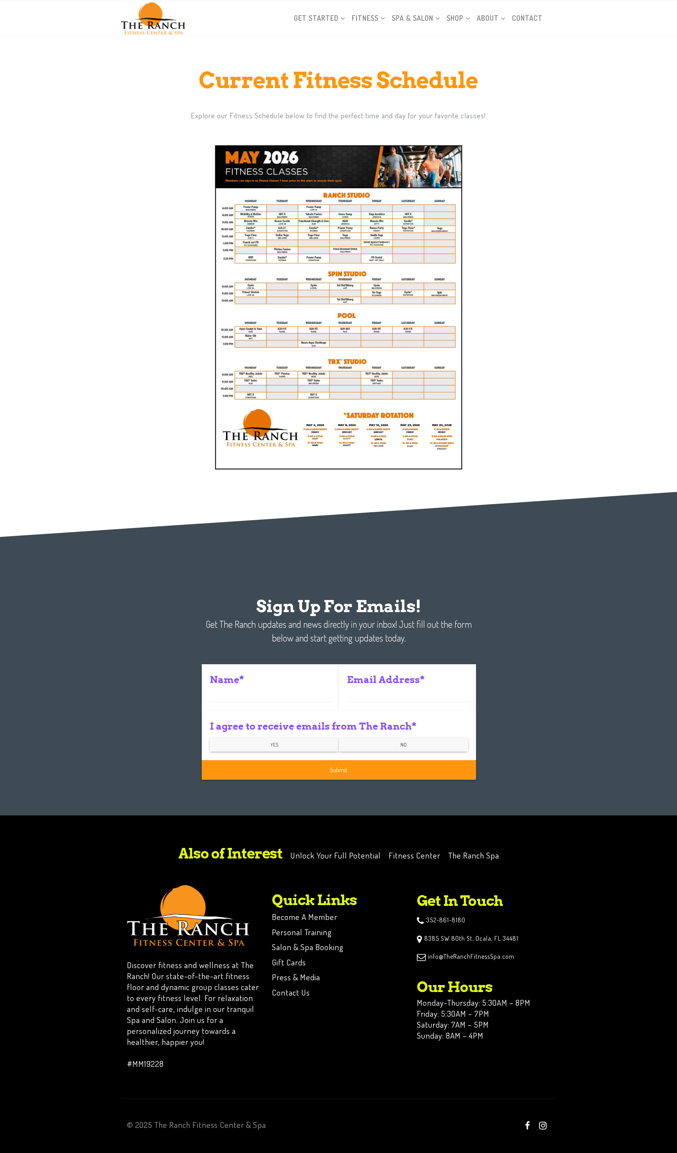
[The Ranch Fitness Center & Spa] (153, 18)
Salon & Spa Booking (308, 947)
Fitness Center (414, 855)
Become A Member (304, 916)
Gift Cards (289, 962)
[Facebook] (527, 1125)
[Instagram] (543, 1125)
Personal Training (302, 932)
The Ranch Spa (473, 855)
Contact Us (291, 992)
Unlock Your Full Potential (335, 855)
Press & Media (296, 977)
